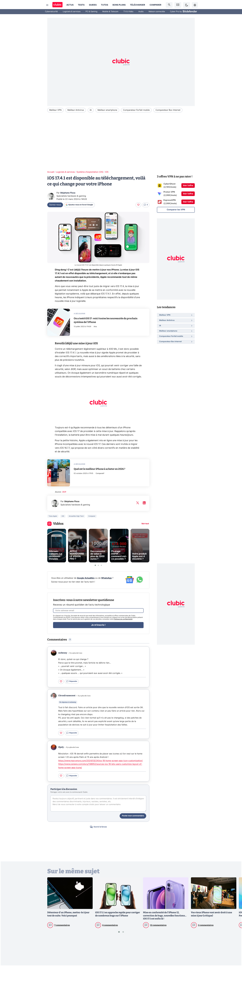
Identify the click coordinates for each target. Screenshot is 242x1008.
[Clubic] (57, 5)
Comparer (155, 5)
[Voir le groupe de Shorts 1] (95, 565)
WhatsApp (106, 578)
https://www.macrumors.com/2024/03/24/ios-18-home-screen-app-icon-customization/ (100, 761)
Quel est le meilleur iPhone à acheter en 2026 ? (99, 468)
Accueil (50, 172)
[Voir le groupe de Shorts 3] (101, 565)
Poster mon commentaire (133, 816)
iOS (106, 172)
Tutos (104, 5)
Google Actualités (86, 578)
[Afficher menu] (47, 5)
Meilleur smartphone (107, 110)
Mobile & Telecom (110, 12)
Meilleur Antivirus (75, 110)
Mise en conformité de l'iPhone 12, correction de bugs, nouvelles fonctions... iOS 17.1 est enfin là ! (164, 915)
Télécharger (137, 5)
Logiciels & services (72, 12)
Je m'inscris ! (98, 625)
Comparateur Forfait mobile (136, 110)
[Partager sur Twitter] (235, 994)
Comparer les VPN (176, 210)
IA (91, 110)
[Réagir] (138, 205)
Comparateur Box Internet (168, 110)
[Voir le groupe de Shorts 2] (98, 565)
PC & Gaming (91, 12)
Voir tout (145, 524)
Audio (141, 12)
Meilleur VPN (55, 110)
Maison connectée (157, 12)
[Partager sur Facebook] (235, 986)
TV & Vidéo (128, 12)
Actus (69, 5)
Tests (81, 5)
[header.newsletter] (177, 5)
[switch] (186, 5)
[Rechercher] (169, 5)
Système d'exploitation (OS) (90, 172)
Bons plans (119, 5)
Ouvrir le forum (100, 827)
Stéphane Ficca (67, 193)
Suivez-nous (55, 205)
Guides (93, 5)
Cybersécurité (51, 12)
